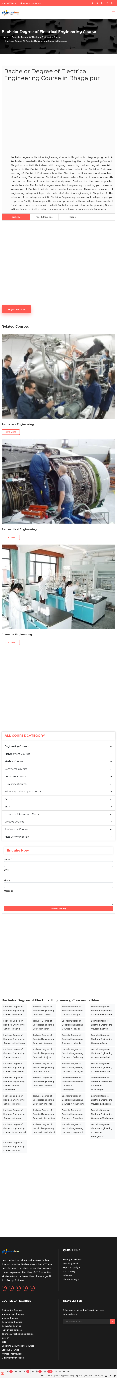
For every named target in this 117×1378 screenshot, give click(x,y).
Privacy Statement (72, 1259)
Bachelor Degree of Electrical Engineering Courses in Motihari (14, 1010)
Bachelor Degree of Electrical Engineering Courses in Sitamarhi (101, 1010)
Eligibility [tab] (16, 217)
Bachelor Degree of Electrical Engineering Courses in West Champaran (14, 1083)
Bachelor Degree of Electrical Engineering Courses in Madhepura (102, 1114)
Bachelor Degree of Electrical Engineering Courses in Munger (72, 1010)
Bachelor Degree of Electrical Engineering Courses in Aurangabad (101, 1130)
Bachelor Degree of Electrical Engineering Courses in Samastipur (44, 1114)
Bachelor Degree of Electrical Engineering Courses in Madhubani (44, 1128)
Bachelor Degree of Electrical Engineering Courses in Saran (43, 1024)
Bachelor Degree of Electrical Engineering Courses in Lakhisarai (14, 1067)
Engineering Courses (17, 746)
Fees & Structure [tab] (44, 217)
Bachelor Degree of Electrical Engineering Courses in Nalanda (72, 1039)
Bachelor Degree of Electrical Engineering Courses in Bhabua (101, 1067)
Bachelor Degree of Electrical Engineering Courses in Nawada (43, 1039)
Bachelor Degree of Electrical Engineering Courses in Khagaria (101, 1099)
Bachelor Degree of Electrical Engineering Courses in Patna (43, 1067)
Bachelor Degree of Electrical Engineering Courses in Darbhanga (73, 1053)
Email (6, 869)
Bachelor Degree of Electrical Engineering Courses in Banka (14, 1146)
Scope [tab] (72, 217)
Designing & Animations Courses (23, 814)
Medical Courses (14, 761)
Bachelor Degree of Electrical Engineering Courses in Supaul (14, 1114)
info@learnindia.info (32, 3)
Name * (8, 859)
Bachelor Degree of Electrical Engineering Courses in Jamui (14, 1053)
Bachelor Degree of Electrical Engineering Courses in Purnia (14, 1099)
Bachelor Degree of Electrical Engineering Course (36, 37)
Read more (11, 432)
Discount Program (72, 1279)
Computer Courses (15, 776)
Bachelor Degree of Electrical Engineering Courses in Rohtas (72, 1024)
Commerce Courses (16, 769)
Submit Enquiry (58, 908)
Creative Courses (14, 821)
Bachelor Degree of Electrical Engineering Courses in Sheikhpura (14, 1039)
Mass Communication (17, 836)
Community (69, 1271)
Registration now (16, 309)
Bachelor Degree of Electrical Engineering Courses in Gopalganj (72, 1067)
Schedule (67, 1275)
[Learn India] (10, 13)
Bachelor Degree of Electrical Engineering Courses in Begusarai (72, 1128)
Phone (7, 880)
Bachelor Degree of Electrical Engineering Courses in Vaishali (101, 1053)
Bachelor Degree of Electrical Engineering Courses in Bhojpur (43, 1053)
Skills (7, 806)
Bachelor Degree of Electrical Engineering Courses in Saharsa (43, 1081)
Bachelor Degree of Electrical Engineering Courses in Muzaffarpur (101, 1083)
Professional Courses (16, 829)
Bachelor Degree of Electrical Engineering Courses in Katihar (43, 1010)
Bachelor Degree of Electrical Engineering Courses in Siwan (101, 1024)
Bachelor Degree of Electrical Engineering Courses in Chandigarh (72, 1083)
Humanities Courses (16, 784)
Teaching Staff (70, 1263)
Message (8, 890)
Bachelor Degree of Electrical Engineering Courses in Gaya (14, 1024)
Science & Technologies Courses (23, 791)
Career (8, 799)
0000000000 (10, 3)
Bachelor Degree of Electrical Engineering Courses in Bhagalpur (72, 1114)
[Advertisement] (58, 119)
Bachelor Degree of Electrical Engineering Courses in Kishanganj (73, 1099)
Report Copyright (71, 1267)
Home (5, 37)
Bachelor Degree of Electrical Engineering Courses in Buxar (101, 1039)
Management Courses (17, 754)
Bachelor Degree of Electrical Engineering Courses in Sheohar (43, 1099)
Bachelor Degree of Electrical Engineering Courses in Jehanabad (14, 1128)
